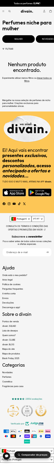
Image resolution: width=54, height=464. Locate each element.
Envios (5, 298)
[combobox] (20, 219)
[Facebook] (4, 204)
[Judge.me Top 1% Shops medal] (41, 411)
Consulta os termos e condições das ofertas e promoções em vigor (27, 228)
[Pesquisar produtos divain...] (9, 11)
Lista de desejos (10, 330)
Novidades (7, 372)
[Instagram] (9, 204)
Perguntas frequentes (12, 289)
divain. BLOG (8, 344)
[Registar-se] (47, 252)
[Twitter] (24, 204)
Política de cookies (11, 284)
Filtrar (9, 49)
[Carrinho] (50, 11)
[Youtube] (14, 204)
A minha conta (9, 293)
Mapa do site (8, 349)
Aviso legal (7, 279)
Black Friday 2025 (10, 358)
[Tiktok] (19, 204)
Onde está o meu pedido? (14, 275)
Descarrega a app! (11, 307)
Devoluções (8, 302)
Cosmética (7, 381)
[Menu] (3, 11)
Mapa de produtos (11, 353)
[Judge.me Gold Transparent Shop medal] (13, 411)
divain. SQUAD (9, 326)
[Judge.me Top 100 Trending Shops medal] (27, 411)
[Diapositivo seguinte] (48, 39)
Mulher (19, 39)
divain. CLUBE (8, 340)
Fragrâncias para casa (12, 386)
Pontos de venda (10, 321)
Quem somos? (9, 335)
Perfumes (6, 377)
